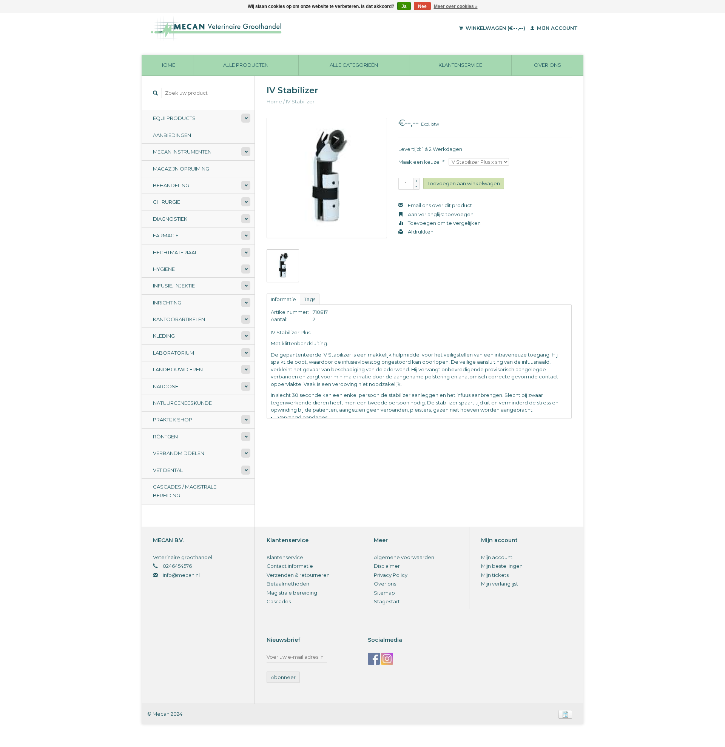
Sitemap (384, 593)
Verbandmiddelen (178, 453)
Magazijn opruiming (181, 169)
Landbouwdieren (178, 369)
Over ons (547, 65)
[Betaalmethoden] (565, 714)
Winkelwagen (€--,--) (495, 28)
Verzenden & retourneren (298, 575)
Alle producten (245, 65)
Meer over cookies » (456, 6)
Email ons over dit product (439, 205)
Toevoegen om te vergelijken (444, 223)
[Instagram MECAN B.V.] (387, 659)
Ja (404, 6)
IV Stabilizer (300, 101)
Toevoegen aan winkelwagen (463, 183)
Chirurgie (166, 202)
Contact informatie (290, 566)
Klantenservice (460, 65)
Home (167, 65)
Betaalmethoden (288, 584)
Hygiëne (164, 269)
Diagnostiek (170, 219)
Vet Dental (168, 470)
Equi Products (174, 118)
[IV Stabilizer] (327, 178)
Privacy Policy (390, 575)
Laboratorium (173, 353)
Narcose (165, 386)
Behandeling (171, 185)
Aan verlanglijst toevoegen (440, 214)
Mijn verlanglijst (499, 584)
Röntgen (165, 436)
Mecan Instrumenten (182, 152)
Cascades (279, 601)
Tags (309, 299)
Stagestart (387, 601)
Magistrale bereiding (292, 593)
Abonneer (283, 677)
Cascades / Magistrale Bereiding (184, 491)
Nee (422, 6)
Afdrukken (420, 232)
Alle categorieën (354, 65)
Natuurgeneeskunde (182, 403)
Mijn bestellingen (502, 566)
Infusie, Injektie (174, 286)
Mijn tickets (495, 575)
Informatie (283, 299)
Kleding (164, 336)
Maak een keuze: (421, 162)
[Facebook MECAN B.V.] (374, 659)
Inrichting (167, 303)
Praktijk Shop (172, 420)
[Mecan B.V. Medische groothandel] (268, 28)
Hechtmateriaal (175, 252)
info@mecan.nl (181, 575)
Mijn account (556, 28)
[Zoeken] (155, 93)
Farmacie (166, 235)
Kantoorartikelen (179, 319)
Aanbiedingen (172, 135)
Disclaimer (387, 566)
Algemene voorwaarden (404, 557)
